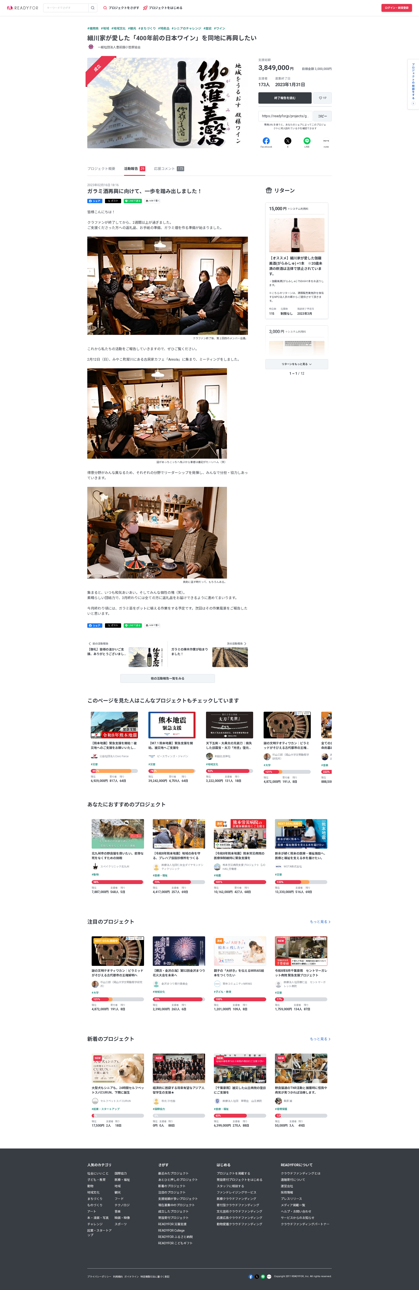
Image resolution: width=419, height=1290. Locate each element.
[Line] (307, 140)
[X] (287, 140)
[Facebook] (266, 140)
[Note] (326, 140)
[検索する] (92, 7)
